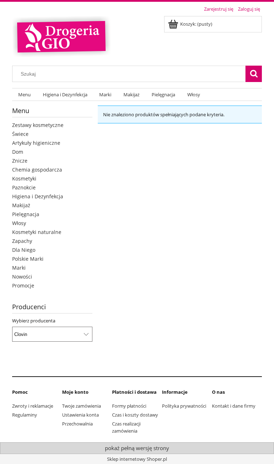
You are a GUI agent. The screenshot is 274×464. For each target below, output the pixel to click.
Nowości (22, 276)
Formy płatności (129, 406)
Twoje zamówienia (81, 406)
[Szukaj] (253, 74)
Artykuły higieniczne (36, 142)
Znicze (19, 160)
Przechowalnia (77, 423)
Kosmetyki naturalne (36, 232)
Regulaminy (24, 415)
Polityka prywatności (184, 406)
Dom (17, 151)
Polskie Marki (28, 258)
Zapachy (22, 241)
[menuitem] (24, 94)
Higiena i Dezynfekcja (37, 196)
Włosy (19, 223)
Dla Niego (23, 249)
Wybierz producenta (33, 320)
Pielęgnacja (25, 214)
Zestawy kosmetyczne (38, 125)
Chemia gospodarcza (37, 169)
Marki (19, 267)
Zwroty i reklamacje (32, 406)
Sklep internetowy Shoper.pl (137, 459)
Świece (20, 134)
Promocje (23, 285)
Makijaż (21, 205)
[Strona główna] (61, 35)
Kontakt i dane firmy (233, 406)
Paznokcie (24, 187)
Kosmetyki (24, 178)
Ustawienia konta (80, 415)
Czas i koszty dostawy (135, 415)
